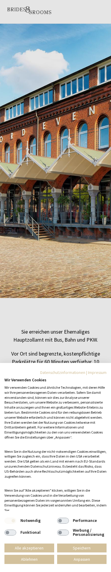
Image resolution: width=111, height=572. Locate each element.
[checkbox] (10, 521)
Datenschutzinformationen (62, 372)
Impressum (97, 372)
